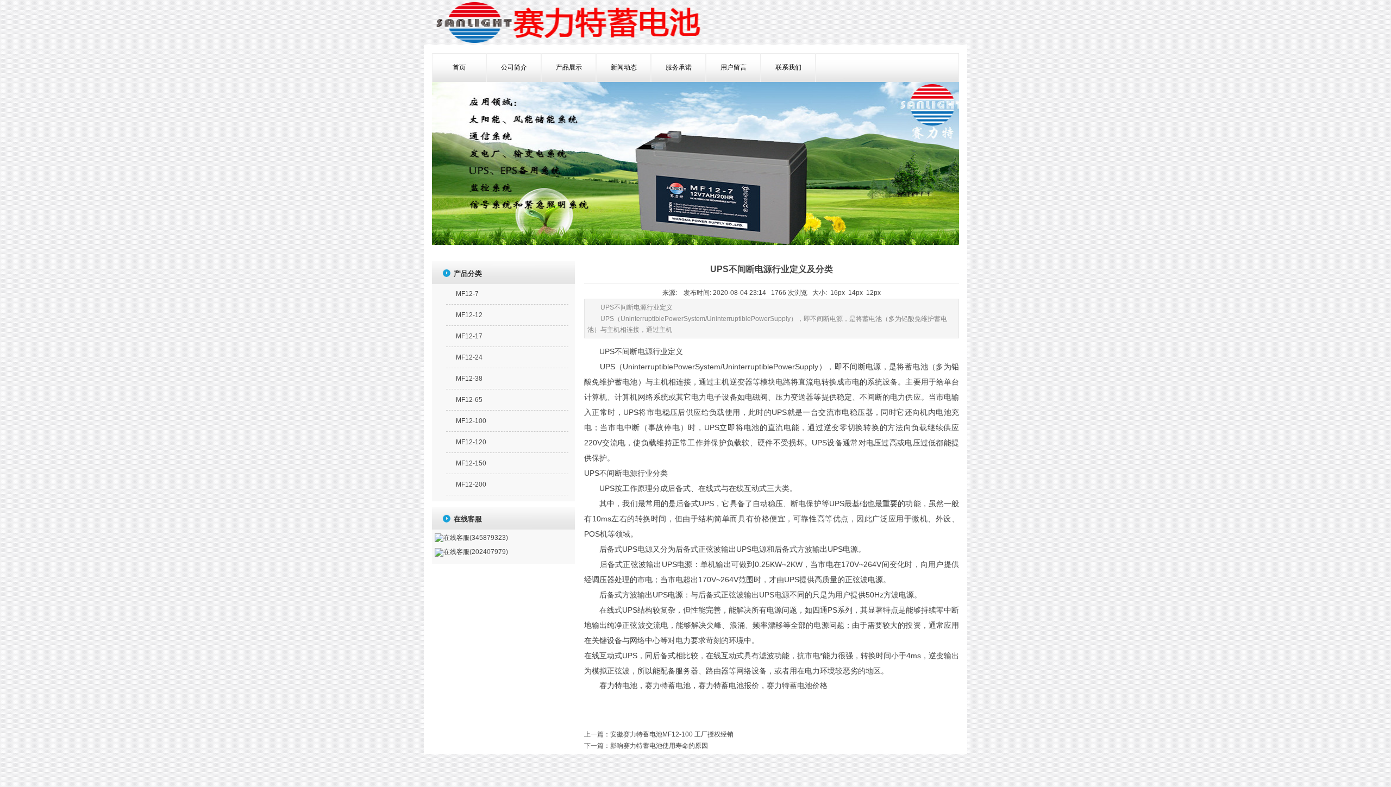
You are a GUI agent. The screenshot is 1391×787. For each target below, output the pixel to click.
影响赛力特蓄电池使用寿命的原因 (659, 746)
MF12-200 (471, 484)
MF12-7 (467, 294)
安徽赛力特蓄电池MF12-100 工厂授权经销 (672, 734)
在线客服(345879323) (475, 538)
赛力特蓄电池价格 (797, 686)
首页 (459, 67)
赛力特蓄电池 (668, 686)
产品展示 (569, 67)
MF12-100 (471, 421)
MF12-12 (469, 315)
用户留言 (733, 67)
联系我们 (788, 67)
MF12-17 (469, 336)
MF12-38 (469, 378)
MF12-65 (469, 400)
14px (855, 293)
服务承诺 (679, 67)
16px (837, 293)
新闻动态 (624, 67)
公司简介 (514, 67)
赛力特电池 (618, 686)
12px (873, 293)
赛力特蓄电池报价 (728, 686)
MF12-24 (469, 357)
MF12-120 (471, 442)
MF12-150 (471, 463)
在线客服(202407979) (475, 552)
